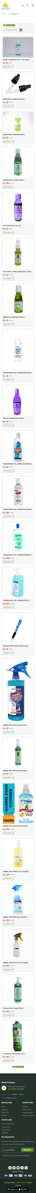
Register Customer (28, 1115)
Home (3, 14)
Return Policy (5, 1130)
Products (4, 1115)
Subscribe (27, 1150)
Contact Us (5, 1112)
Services (25, 1106)
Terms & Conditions (7, 1124)
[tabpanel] (18, 549)
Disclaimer (4, 1133)
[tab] (20, 29)
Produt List (15, 14)
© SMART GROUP (20, 1182)
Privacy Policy (5, 1127)
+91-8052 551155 (16, 1089)
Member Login (26, 1109)
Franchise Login (27, 1112)
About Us (4, 1109)
